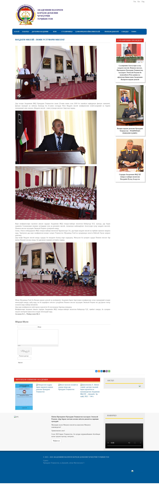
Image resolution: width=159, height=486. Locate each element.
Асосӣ (16, 31)
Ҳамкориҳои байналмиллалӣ (87, 31)
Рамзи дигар (24, 356)
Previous (95, 379)
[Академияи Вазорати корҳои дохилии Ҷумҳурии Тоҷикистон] (26, 15)
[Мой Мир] (101, 371)
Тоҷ (134, 1)
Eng (143, 1)
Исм (39, 327)
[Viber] (107, 371)
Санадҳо (125, 31)
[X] (104, 371)
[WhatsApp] (109, 371)
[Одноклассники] (99, 371)
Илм (54, 31)
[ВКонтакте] (96, 371)
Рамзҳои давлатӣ (112, 31)
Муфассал (56, 441)
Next (98, 379)
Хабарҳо (25, 31)
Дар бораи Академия (40, 31)
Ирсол (20, 362)
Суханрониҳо (67, 31)
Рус (139, 1)
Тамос (134, 31)
